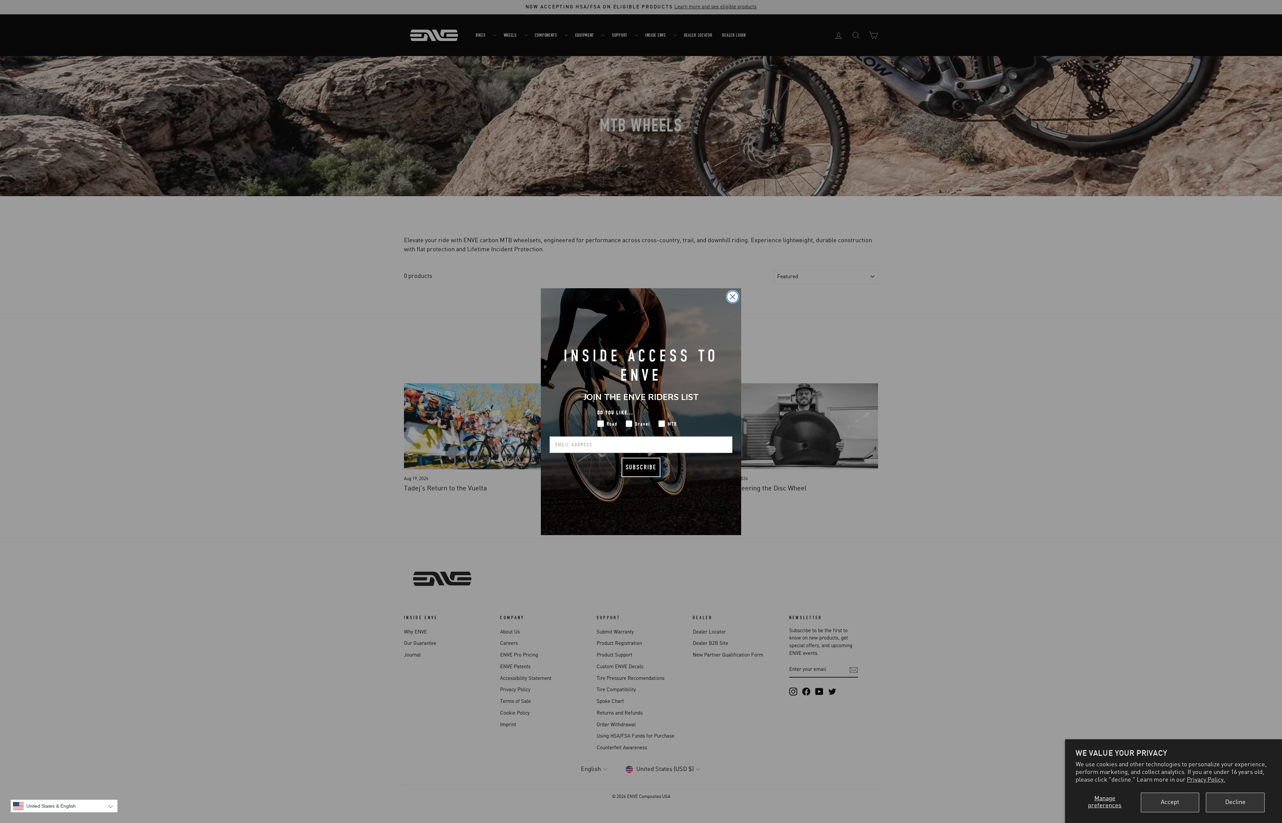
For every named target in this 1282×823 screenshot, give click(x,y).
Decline (1235, 802)
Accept (1170, 802)
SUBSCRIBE (641, 467)
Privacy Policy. (1206, 780)
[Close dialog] (732, 297)
